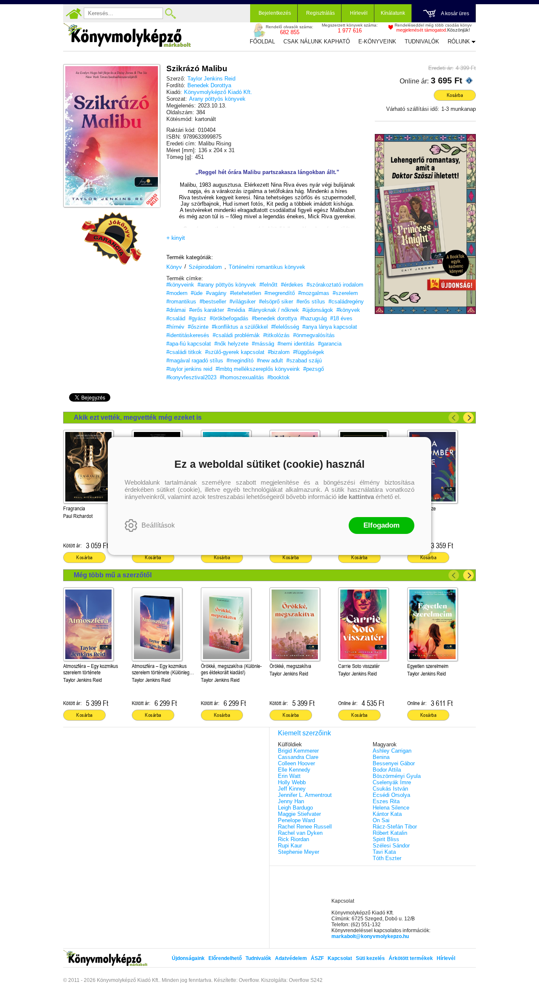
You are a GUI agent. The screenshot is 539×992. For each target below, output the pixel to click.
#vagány (216, 293)
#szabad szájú (304, 360)
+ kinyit (175, 237)
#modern (176, 293)
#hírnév (175, 327)
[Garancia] (111, 238)
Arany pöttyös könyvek (217, 99)
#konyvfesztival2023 (191, 377)
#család (175, 318)
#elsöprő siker (276, 301)
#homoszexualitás (242, 377)
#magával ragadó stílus (194, 360)
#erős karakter (206, 310)
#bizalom (279, 352)
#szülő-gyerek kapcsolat (234, 352)
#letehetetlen (245, 293)
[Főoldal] (73, 13)
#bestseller (213, 301)
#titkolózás (276, 335)
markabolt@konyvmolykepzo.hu (370, 936)
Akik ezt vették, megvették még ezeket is (138, 417)
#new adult (270, 360)
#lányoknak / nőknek (273, 310)
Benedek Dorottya (209, 85)
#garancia (330, 343)
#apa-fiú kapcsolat (188, 343)
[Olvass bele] (145, 192)
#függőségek (308, 352)
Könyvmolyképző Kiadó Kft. (218, 92)
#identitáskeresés (187, 335)
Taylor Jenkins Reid (211, 78)
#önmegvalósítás (314, 335)
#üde (197, 293)
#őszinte (198, 327)
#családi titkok (184, 352)
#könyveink (180, 285)
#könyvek (348, 310)
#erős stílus (310, 301)
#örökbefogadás (229, 318)
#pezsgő (313, 369)
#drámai (176, 310)
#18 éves (341, 318)
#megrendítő (279, 293)
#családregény (346, 301)
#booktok (278, 377)
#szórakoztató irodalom (335, 285)
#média (236, 310)
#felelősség (285, 327)
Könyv (174, 267)
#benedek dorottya (274, 318)
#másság (263, 343)
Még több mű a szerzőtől (113, 575)
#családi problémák (236, 335)
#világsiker (242, 301)
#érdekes (292, 285)
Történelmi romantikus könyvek (267, 267)
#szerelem (345, 293)
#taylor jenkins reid (189, 369)
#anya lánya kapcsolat (329, 327)
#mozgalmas (313, 293)
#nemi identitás (296, 343)
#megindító (240, 360)
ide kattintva (356, 496)
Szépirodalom (205, 267)
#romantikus (181, 301)
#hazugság (313, 318)
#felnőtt (268, 285)
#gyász (197, 318)
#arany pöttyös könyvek (226, 285)
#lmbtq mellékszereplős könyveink (258, 369)
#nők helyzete (231, 343)
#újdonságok (317, 310)
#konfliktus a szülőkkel (240, 327)
